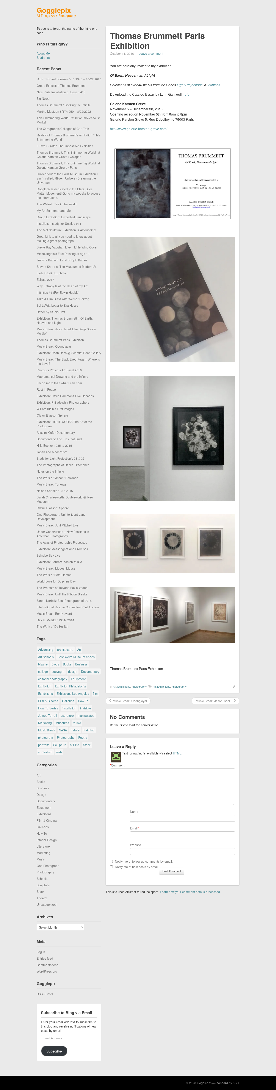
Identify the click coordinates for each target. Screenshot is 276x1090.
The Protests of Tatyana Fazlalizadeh (62, 588)
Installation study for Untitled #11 (59, 223)
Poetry (82, 737)
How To (83, 701)
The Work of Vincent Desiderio (57, 478)
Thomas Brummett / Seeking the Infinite (64, 105)
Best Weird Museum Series (76, 657)
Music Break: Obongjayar (54, 346)
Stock (87, 745)
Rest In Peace (46, 389)
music (77, 723)
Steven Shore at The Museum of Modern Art (67, 266)
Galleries (68, 701)
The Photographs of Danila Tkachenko (63, 465)
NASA (63, 730)
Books (67, 664)
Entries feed (45, 958)
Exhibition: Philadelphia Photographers (63, 402)
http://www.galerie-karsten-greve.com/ (138, 128)
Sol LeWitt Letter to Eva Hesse (57, 305)
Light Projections (189, 84)
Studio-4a (43, 57)
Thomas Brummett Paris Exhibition (60, 340)
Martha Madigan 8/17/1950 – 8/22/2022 (64, 111)
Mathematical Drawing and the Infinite (62, 376)
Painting (88, 730)
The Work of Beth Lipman (54, 575)
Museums (62, 723)
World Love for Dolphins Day (56, 581)
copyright (58, 671)
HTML (177, 753)
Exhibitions (45, 693)
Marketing (45, 723)
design (72, 671)
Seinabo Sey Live (48, 555)
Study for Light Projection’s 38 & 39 (61, 458)
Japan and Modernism (52, 452)
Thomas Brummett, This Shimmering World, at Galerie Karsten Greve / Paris (68, 165)
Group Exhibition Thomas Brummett (61, 85)
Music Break (46, 730)
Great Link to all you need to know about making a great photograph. (64, 238)
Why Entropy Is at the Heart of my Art (62, 286)
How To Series (48, 708)
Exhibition (44, 686)
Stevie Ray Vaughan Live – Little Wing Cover (67, 247)
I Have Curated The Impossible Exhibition (65, 146)
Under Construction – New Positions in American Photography (63, 533)
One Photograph (48, 866)
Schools (42, 878)
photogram (45, 737)
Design (41, 794)
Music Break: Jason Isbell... (214, 701)
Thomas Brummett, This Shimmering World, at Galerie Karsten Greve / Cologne (68, 154)
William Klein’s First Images (55, 409)
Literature (67, 715)
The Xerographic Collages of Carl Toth (63, 128)
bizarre (43, 664)
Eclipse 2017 (45, 279)
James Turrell (47, 715)
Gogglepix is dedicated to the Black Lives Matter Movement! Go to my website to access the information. (68, 193)
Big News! (43, 98)
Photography (65, 737)
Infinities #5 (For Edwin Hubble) (58, 292)
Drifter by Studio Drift (51, 312)
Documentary (90, 671)
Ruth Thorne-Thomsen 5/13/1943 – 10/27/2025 (69, 79)
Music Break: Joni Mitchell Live (57, 525)
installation (69, 708)
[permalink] (232, 686)
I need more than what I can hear (59, 383)
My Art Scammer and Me (54, 210)
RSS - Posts (45, 994)
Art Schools (46, 657)
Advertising (45, 649)
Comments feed (47, 965)
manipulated (86, 715)
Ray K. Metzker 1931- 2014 (55, 620)
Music (41, 859)
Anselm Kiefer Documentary (56, 432)
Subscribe (54, 1051)
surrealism (45, 752)
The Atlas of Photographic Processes (62, 542)
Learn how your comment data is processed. (190, 892)
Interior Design (47, 840)
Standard (221, 1083)
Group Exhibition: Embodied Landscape (64, 217)
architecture (65, 649)
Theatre (42, 898)
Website (135, 845)
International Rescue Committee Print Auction (68, 607)
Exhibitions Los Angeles (73, 693)
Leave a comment (151, 53)
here (186, 94)
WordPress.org (47, 971)
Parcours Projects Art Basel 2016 (59, 370)
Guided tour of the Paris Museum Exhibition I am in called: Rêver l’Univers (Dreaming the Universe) (67, 178)
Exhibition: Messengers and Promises (62, 549)
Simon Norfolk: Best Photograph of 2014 (64, 600)
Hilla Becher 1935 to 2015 (54, 445)
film (95, 693)
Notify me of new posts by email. (137, 867)
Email (134, 828)
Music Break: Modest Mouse (56, 568)
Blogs (55, 664)
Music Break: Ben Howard (54, 613)
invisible (85, 708)
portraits (43, 745)
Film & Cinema (48, 701)
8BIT (236, 1083)
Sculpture (59, 745)
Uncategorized (46, 904)
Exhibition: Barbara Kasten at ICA (59, 562)
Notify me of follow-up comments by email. (144, 861)
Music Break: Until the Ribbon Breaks (62, 594)
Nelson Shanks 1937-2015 (55, 491)
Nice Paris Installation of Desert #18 (61, 92)
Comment (117, 765)
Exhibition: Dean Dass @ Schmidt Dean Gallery (69, 353)
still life (74, 745)
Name (134, 811)
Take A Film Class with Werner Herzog (63, 299)
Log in (41, 952)
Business (81, 664)
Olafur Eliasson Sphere (52, 415)
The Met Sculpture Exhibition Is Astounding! (66, 230)
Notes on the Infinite (50, 471)
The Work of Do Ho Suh (53, 626)
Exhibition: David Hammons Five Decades (65, 396)
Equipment (78, 679)
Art (79, 649)
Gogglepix (54, 10)
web (59, 752)
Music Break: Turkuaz (51, 484)
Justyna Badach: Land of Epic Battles (62, 260)
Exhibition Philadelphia (70, 686)
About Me (43, 53)
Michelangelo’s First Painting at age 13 (63, 253)
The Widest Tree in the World (57, 204)
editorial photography (52, 679)
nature (75, 730)
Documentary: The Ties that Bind (59, 439)
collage (43, 671)
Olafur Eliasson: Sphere (53, 508)
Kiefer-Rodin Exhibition (52, 273)
